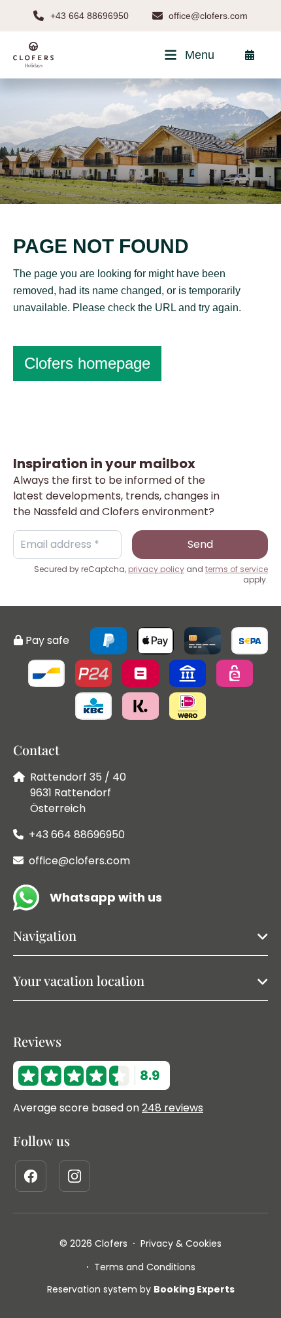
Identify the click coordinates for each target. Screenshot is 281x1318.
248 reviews (172, 1107)
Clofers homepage (87, 363)
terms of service (236, 569)
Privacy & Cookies (181, 1243)
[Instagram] (74, 1176)
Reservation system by (141, 1289)
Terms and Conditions (144, 1267)
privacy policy (156, 569)
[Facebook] (30, 1176)
